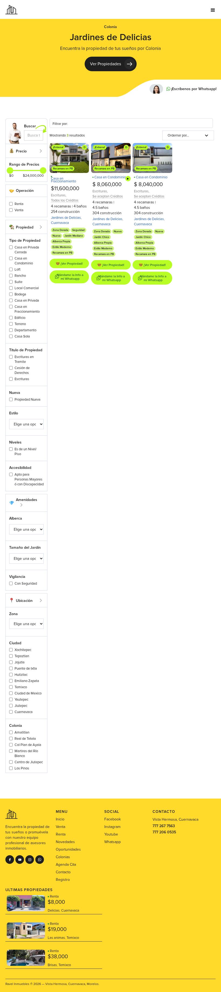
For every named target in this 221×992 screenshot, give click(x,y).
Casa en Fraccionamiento (63, 180)
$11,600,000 (65, 188)
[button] (213, 9)
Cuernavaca (60, 223)
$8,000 (56, 902)
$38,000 (58, 956)
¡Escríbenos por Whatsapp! (193, 89)
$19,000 (57, 929)
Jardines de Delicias (66, 218)
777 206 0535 (164, 832)
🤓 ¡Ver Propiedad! (69, 264)
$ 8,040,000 (148, 184)
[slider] (43, 170)
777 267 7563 (164, 826)
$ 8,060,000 (107, 184)
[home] (11, 9)
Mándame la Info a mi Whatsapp (70, 277)
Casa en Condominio (110, 177)
